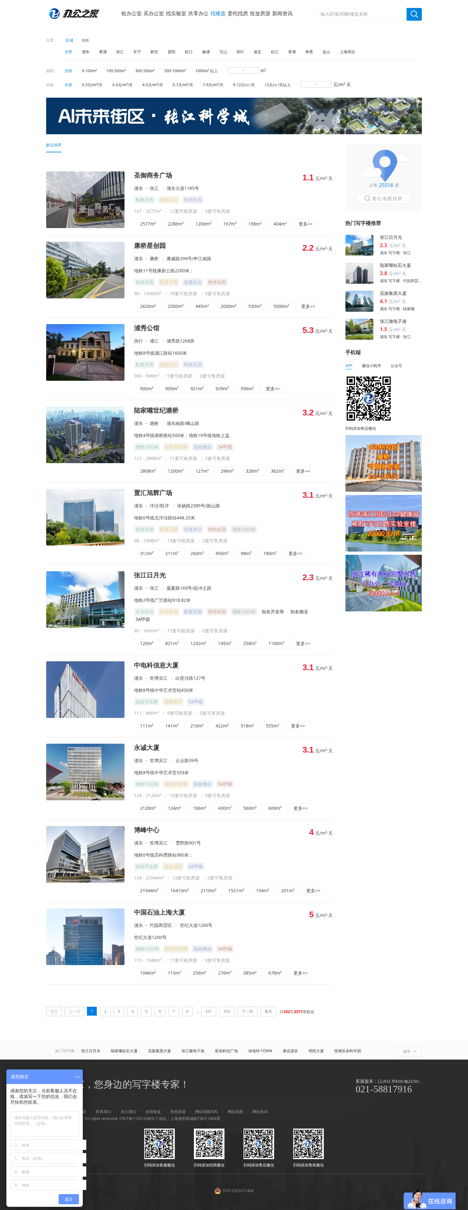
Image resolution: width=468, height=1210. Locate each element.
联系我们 (103, 1111)
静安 (154, 51)
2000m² (229, 306)
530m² (255, 306)
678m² (275, 973)
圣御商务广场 (153, 175)
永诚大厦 (147, 748)
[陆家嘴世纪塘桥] (85, 461)
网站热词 (260, 1111)
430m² (224, 808)
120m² (146, 643)
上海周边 (347, 51)
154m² (262, 890)
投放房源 (260, 13)
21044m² (149, 890)
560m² (250, 808)
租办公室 (131, 13)
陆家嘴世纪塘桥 (156, 410)
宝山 (223, 51)
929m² (222, 389)
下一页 (247, 1011)
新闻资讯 (282, 13)
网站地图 (235, 1111)
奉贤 (309, 51)
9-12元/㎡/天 (244, 84)
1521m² (236, 890)
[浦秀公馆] (85, 379)
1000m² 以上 (206, 70)
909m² (172, 389)
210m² (197, 726)
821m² (172, 643)
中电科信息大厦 (156, 665)
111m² (146, 726)
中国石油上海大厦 (159, 912)
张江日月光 (150, 575)
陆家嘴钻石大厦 (124, 1051)
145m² (224, 643)
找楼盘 (218, 13)
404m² (280, 224)
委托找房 (238, 13)
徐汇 (120, 51)
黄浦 (103, 51)
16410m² (179, 890)
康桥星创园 (150, 246)
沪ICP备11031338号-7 (138, 1118)
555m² (272, 726)
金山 (326, 51)
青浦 (292, 51)
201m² (287, 890)
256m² (199, 973)
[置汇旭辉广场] (85, 544)
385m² (250, 973)
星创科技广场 (226, 1051)
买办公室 (154, 13)
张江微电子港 (192, 1051)
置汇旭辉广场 (153, 493)
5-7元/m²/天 (183, 84)
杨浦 (206, 51)
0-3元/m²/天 (92, 84)
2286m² (176, 224)
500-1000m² (175, 70)
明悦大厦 (316, 1051)
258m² (250, 643)
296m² (227, 471)
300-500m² (145, 70)
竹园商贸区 (161, 925)
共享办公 (198, 13)
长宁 (137, 51)
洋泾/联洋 (159, 506)
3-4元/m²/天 (122, 84)
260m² (197, 553)
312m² (146, 553)
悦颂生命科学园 (347, 1051)
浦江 (154, 341)
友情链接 (153, 1111)
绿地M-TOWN (260, 1051)
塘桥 (154, 423)
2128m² (148, 808)
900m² (146, 389)
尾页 (268, 1011)
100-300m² (116, 70)
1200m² (203, 224)
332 (226, 1011)
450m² (222, 553)
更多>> (306, 224)
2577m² (148, 224)
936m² (247, 389)
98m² (246, 553)
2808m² (148, 471)
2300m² (176, 306)
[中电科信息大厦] (85, 716)
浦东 (85, 51)
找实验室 (176, 13)
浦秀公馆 (147, 328)
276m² (224, 973)
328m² (252, 471)
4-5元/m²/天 (152, 84)
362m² (277, 471)
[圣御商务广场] (85, 226)
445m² (202, 306)
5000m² (281, 306)
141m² (172, 726)
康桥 (154, 258)
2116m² (208, 890)
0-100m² (89, 70)
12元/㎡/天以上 (278, 84)
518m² (247, 726)
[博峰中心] (85, 881)
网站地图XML (206, 1111)
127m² (202, 471)
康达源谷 (290, 1051)
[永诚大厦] (85, 799)
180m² (270, 553)
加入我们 (128, 1111)
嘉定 (257, 51)
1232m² (198, 643)
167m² (230, 224)
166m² (199, 808)
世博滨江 (158, 678)
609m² (275, 808)
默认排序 (53, 145)
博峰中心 (147, 830)
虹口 (189, 51)
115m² (174, 973)
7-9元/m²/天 (213, 84)
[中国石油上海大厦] (85, 963)
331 (208, 1011)
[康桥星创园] (85, 297)
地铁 (85, 40)
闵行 (240, 51)
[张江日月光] (85, 626)
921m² (197, 389)
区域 (69, 40)
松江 (275, 51)
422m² (222, 726)
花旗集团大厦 (159, 1051)
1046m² (148, 973)
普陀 (171, 51)
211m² (172, 553)
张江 (154, 188)
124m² (174, 808)
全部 (68, 51)
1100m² (276, 643)
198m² (255, 224)
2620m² (148, 306)
